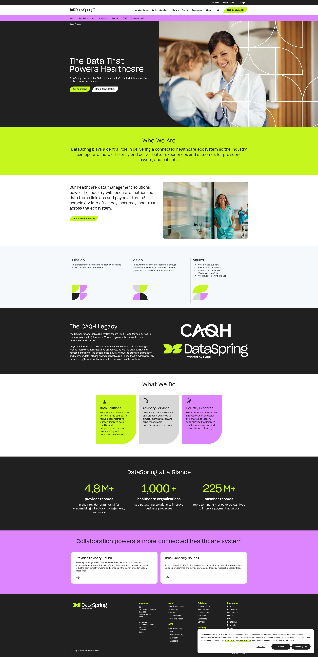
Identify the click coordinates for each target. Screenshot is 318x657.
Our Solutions (80, 89)
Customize (261, 647)
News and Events (180, 10)
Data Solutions (141, 10)
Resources (197, 10)
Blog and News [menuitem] (174, 616)
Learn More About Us (84, 218)
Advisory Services (160, 10)
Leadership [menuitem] (103, 18)
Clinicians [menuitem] (215, 2)
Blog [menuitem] (125, 18)
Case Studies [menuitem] (232, 609)
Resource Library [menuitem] (175, 635)
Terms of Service (91, 651)
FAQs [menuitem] (229, 619)
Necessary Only (301, 647)
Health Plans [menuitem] (228, 2)
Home (72, 24)
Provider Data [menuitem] (204, 606)
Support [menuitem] (230, 628)
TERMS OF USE (245, 640)
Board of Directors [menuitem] (87, 18)
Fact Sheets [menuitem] (232, 613)
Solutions (202, 603)
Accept (281, 647)
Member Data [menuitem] (203, 609)
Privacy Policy (230, 640)
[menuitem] (242, 2)
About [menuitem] (72, 18)
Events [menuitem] (230, 616)
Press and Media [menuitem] (138, 18)
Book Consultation (235, 10)
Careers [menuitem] (115, 18)
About (208, 10)
